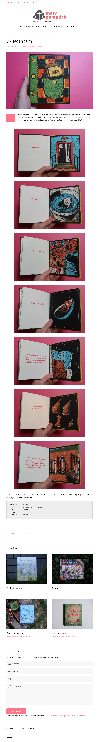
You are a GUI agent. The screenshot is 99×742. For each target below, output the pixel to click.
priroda (25, 636)
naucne (17, 636)
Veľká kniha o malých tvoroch (21, 534)
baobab (30, 46)
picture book (39, 46)
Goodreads (17, 2)
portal (21, 636)
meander (57, 636)
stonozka (22, 591)
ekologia (12, 636)
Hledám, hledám (60, 633)
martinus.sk (36, 494)
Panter (55, 588)
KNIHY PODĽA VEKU (25, 26)
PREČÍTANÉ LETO (71, 26)
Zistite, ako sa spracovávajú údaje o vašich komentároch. (66, 716)
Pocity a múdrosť (14, 588)
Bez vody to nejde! (15, 633)
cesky (33, 46)
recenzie (23, 46)
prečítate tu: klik (27, 497)
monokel (58, 591)
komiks (54, 591)
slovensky (17, 591)
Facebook (9, 2)
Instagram (25, 2)
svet (28, 636)
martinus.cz (54, 494)
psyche (12, 591)
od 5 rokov (18, 46)
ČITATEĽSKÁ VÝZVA (56, 26)
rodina (69, 636)
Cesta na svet (83, 534)
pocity (8, 591)
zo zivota (74, 636)
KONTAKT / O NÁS (41, 26)
